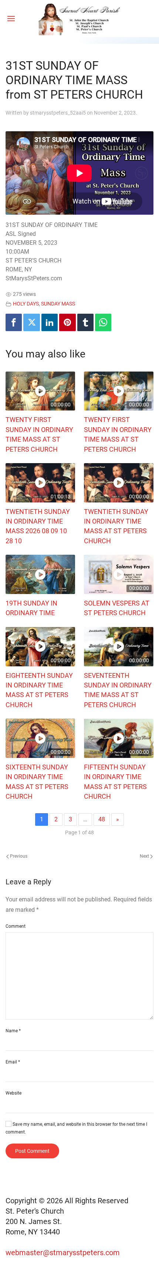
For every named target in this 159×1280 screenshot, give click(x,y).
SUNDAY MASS (58, 304)
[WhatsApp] (103, 322)
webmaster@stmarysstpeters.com (64, 1252)
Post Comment (32, 1151)
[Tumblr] (85, 322)
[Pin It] (67, 322)
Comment (16, 926)
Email (13, 1062)
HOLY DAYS (26, 304)
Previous (18, 856)
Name (13, 1030)
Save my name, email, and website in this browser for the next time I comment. (76, 1128)
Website (13, 1093)
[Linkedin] (49, 322)
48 (101, 819)
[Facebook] (14, 322)
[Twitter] (31, 322)
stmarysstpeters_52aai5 (58, 113)
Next (145, 856)
